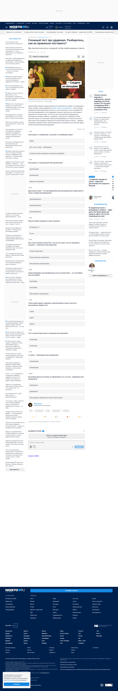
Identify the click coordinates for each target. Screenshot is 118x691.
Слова (47, 410)
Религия (75, 615)
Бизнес (32, 601)
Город (32, 607)
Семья (75, 618)
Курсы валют (67, 23)
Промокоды (81, 23)
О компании (9, 604)
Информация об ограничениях (67, 662)
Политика (76, 604)
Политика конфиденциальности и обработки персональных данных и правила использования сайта (85, 669)
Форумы (34, 23)
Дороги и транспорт (36, 609)
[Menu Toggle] (6, 27)
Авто (31, 598)
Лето (54, 607)
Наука (54, 612)
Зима (54, 598)
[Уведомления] (107, 27)
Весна (32, 604)
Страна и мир (96, 604)
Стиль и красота (97, 601)
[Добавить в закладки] (78, 56)
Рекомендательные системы (67, 667)
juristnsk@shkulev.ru (45, 673)
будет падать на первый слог (63, 108)
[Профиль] (111, 27)
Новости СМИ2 (33, 456)
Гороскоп (59, 23)
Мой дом (55, 609)
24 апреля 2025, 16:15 (33, 52)
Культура (55, 604)
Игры (87, 23)
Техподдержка (9, 609)
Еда (31, 612)
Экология (95, 607)
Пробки (59, 27)
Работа (75, 609)
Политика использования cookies (68, 664)
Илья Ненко (38, 404)
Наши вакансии (10, 607)
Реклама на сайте (10, 598)
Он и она (75, 598)
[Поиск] (103, 27)
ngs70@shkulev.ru (25, 671)
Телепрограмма (43, 23)
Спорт (94, 598)
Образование (56, 410)
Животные (33, 615)
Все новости (15, 39)
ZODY (74, 23)
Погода (28, 23)
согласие (10, 680)
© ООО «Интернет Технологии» (33, 685)
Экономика (95, 609)
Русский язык (39, 410)
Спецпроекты (96, 612)
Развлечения (77, 612)
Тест (31, 410)
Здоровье (33, 618)
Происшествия (77, 607)
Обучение (65, 410)
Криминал (56, 601)
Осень (74, 601)
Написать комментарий (40, 56)
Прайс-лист (8, 601)
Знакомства (20, 23)
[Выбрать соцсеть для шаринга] (83, 56)
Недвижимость (10, 23)
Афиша (52, 23)
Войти (34, 447)
